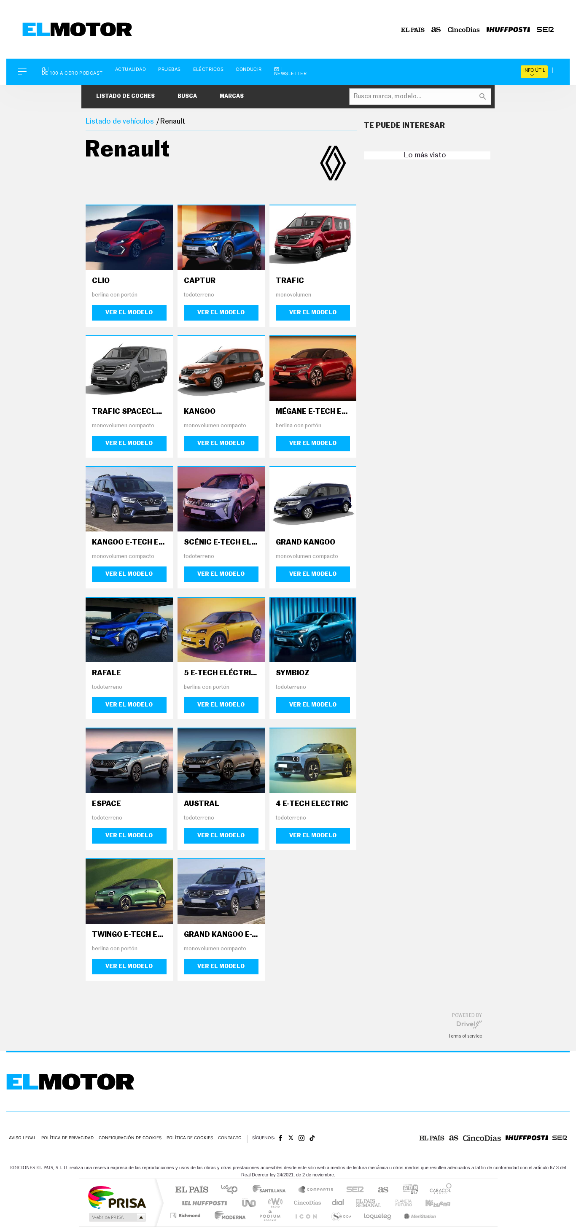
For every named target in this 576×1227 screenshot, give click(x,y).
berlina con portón (114, 295)
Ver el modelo (129, 313)
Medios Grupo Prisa (116, 1217)
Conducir (249, 69)
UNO (250, 1202)
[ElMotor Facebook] (280, 1138)
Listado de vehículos (120, 121)
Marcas (232, 96)
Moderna (228, 1215)
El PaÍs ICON (306, 1215)
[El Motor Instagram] (301, 1138)
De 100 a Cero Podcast (72, 72)
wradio (274, 1202)
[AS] (436, 29)
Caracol (438, 1190)
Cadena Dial (338, 1202)
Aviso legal (22, 1137)
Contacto (230, 1137)
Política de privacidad (67, 1137)
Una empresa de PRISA (116, 1197)
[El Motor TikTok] (312, 1138)
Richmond (186, 1215)
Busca (187, 96)
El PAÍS (192, 1190)
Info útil (534, 70)
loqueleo (378, 1215)
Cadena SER (352, 1190)
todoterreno (199, 295)
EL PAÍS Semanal (369, 1202)
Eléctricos (208, 69)
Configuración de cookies (130, 1137)
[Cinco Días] (464, 29)
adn (407, 1190)
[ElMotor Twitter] (290, 1137)
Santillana (271, 1190)
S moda (341, 1215)
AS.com (379, 1190)
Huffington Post (203, 1202)
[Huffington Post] (508, 29)
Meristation (419, 1215)
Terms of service (465, 1036)
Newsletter (290, 73)
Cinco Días (306, 1202)
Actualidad (130, 69)
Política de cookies (190, 1137)
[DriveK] (469, 1024)
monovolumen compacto (123, 426)
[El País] (413, 29)
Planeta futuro (400, 1202)
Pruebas (169, 69)
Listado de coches (125, 96)
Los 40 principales (232, 1190)
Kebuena (430, 1202)
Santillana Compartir (316, 1190)
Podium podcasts (269, 1215)
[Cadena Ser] (545, 29)
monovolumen (293, 295)
